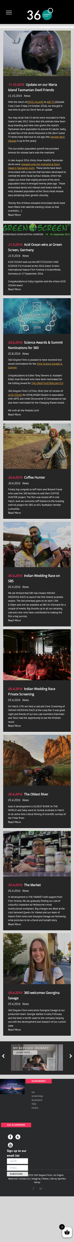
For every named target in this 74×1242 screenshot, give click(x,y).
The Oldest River (36, 794)
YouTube (10, 1145)
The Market (32, 885)
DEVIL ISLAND (35, 102)
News (27, 96)
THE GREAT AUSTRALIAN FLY (47, 383)
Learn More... (24, 1052)
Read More (14, 215)
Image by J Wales (40, 1178)
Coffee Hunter (34, 477)
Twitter (17, 1136)
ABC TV (51, 102)
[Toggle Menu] (9, 12)
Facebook (10, 1136)
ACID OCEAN (15, 395)
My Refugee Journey (31, 1048)
